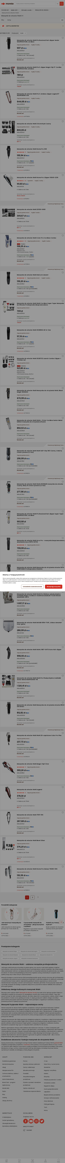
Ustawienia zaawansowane (32, 587)
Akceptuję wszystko (54, 587)
